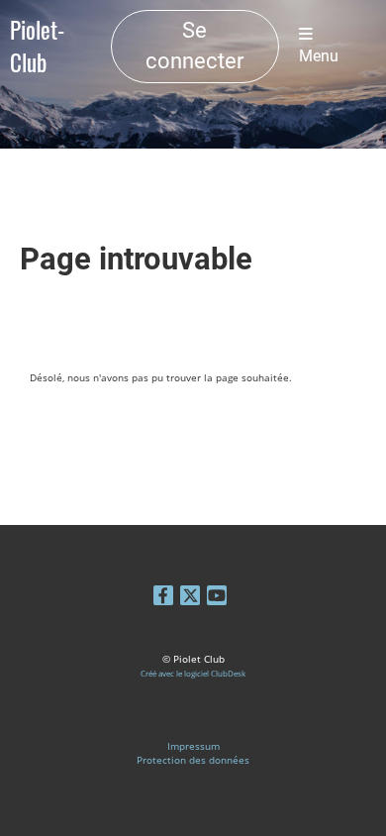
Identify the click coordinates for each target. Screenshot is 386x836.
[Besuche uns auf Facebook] (163, 597)
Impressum (193, 746)
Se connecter (194, 45)
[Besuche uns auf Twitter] (190, 597)
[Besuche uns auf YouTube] (217, 597)
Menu (318, 56)
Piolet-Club (37, 46)
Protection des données (193, 760)
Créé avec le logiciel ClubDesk (193, 673)
